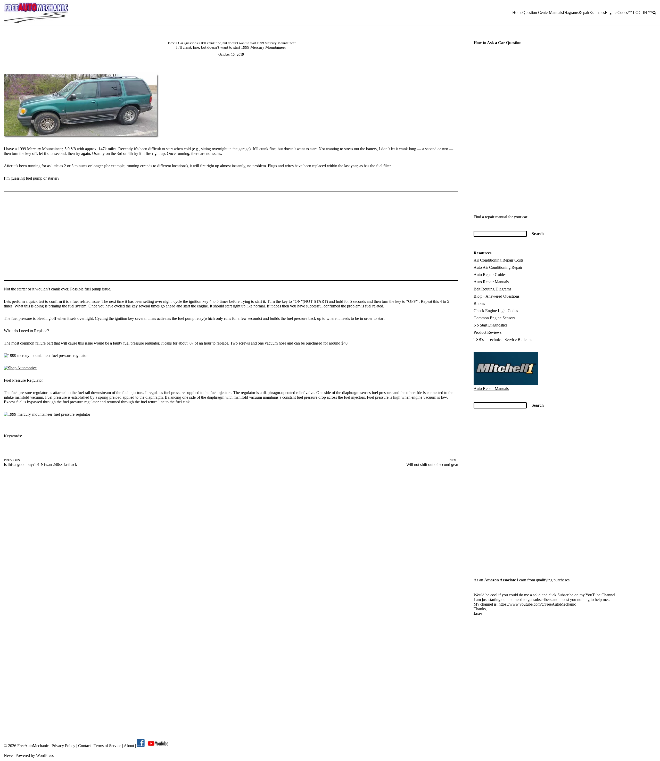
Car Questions (188, 43)
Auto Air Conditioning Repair (498, 267)
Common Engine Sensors (494, 318)
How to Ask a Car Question (498, 42)
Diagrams (571, 12)
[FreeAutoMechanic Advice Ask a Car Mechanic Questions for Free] (36, 12)
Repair (584, 12)
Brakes (479, 303)
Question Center (535, 12)
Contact (84, 745)
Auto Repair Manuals (491, 282)
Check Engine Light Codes (496, 310)
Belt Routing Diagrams (492, 289)
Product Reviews (487, 332)
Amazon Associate (500, 580)
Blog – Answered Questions (496, 296)
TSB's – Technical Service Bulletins (503, 339)
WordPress (45, 755)
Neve (8, 755)
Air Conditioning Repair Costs (498, 260)
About (129, 745)
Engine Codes (616, 12)
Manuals (556, 12)
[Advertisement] (231, 234)
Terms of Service (107, 745)
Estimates (597, 12)
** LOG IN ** (640, 12)
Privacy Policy (63, 745)
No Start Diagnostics (490, 325)
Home (517, 12)
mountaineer (39, 436)
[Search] (654, 12)
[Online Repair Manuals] (506, 384)
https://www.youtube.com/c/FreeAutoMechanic (537, 604)
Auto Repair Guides (490, 274)
